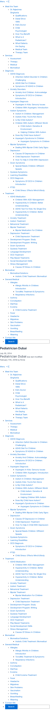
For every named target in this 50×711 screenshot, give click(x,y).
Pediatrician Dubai (13, 348)
